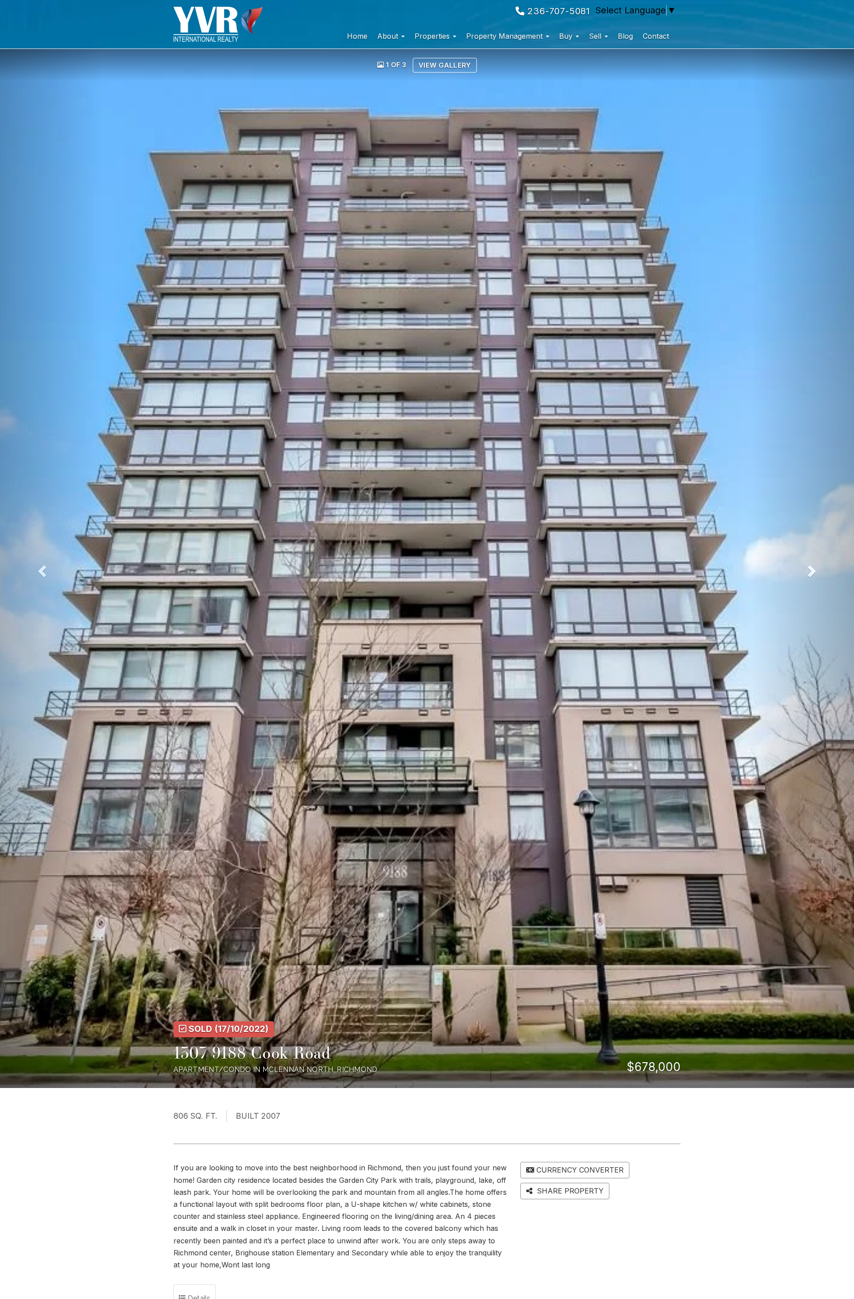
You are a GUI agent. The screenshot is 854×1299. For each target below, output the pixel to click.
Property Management (505, 36)
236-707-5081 (557, 11)
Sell (596, 36)
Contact (656, 36)
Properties (433, 36)
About (388, 36)
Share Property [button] (569, 1190)
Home (357, 36)
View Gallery (445, 65)
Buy (567, 36)
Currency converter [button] (580, 1169)
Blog (625, 36)
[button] (51, 568)
